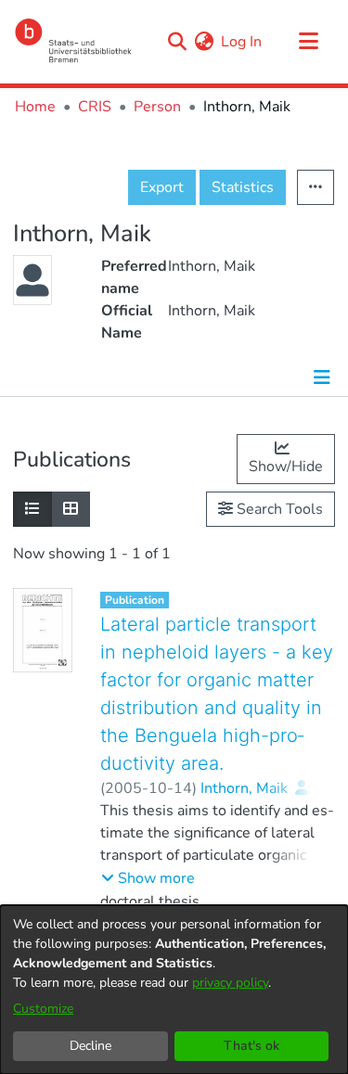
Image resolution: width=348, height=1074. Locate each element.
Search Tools (278, 509)
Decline (90, 1046)
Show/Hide (286, 466)
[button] (148, 878)
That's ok (251, 1046)
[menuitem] (203, 42)
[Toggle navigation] (308, 41)
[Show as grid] (70, 509)
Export (162, 187)
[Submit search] (176, 42)
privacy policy (230, 982)
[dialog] (174, 989)
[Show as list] (32, 509)
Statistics (243, 187)
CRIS (94, 106)
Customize (43, 1008)
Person (157, 106)
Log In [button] (242, 42)
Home (35, 106)
